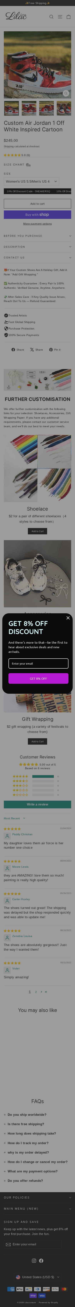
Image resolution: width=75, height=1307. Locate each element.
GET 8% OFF (38, 678)
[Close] (68, 617)
